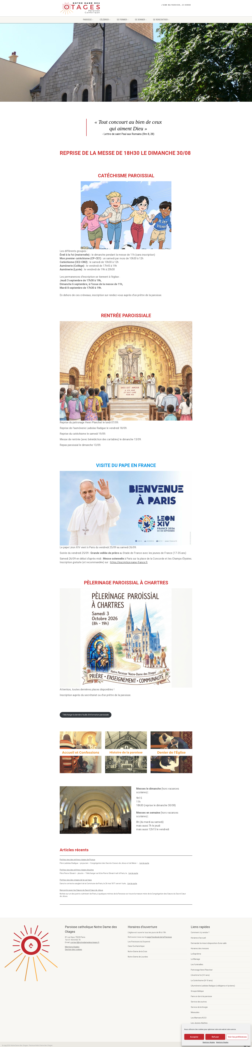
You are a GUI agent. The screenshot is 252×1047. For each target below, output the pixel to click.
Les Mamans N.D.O (198, 1018)
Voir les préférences (237, 1037)
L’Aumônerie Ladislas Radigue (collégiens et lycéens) (213, 986)
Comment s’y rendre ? (200, 932)
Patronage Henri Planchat (201, 970)
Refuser (215, 1037)
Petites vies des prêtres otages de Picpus (77, 860)
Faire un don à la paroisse (201, 996)
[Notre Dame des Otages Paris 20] (80, 9)
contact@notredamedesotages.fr (84, 942)
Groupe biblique (197, 991)
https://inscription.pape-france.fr (129, 562)
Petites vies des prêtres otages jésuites (77, 870)
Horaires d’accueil (198, 938)
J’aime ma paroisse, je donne (176, 5)
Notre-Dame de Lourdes (138, 957)
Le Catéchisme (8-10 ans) (202, 980)
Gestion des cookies (73, 949)
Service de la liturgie (199, 1007)
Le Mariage (195, 959)
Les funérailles (197, 964)
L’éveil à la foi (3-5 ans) (200, 975)
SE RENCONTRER (160, 19)
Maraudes (195, 1012)
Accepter (194, 1037)
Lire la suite (144, 863)
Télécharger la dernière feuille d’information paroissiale (85, 715)
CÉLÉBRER (104, 19)
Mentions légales (209, 1042)
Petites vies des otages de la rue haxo (76, 880)
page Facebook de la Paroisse (159, 937)
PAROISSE (87, 19)
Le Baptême (196, 954)
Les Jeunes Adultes (199, 1023)
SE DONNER (140, 19)
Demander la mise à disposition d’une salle (209, 943)
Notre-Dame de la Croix (137, 951)
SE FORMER (122, 19)
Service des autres (199, 1002)
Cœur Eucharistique (136, 946)
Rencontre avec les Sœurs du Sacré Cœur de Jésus (81, 890)
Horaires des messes (200, 948)
